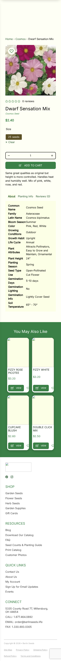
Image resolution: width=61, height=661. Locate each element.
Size (8, 129)
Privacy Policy (22, 650)
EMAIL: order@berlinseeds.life (23, 622)
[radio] (13, 137)
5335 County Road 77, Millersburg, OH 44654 (26, 610)
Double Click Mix (42, 429)
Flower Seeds (13, 498)
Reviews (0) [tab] (43, 196)
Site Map (8, 650)
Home (9, 39)
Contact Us (12, 571)
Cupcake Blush (14, 429)
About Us (11, 576)
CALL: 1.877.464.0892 (19, 616)
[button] (12, 51)
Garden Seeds (14, 493)
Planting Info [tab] (25, 196)
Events (9, 591)
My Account (12, 581)
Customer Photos (16, 555)
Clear (11, 142)
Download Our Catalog (19, 535)
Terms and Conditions (30, 656)
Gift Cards (11, 513)
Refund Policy (10, 656)
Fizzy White (41, 369)
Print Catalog (13, 550)
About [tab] (11, 196)
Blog (8, 530)
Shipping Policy (40, 650)
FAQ (7, 540)
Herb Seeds (12, 503)
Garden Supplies (15, 508)
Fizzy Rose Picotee (15, 371)
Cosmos (20, 39)
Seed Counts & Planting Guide (23, 545)
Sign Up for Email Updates (21, 586)
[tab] (30, 251)
